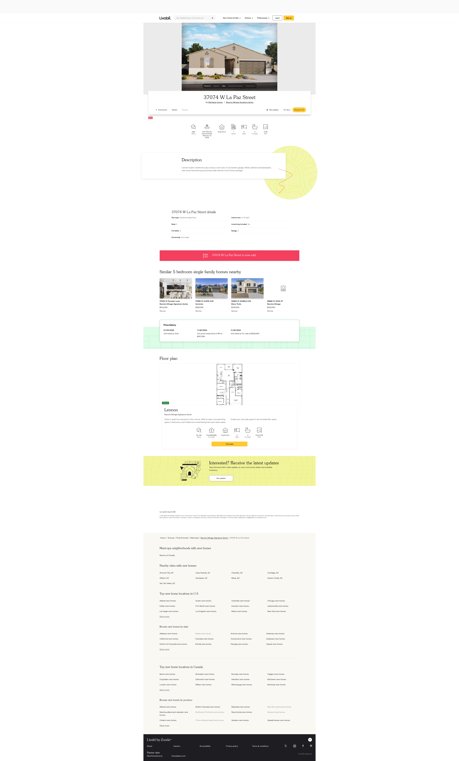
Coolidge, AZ (273, 573)
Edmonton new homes (205, 679)
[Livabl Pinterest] (311, 746)
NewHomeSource (154, 756)
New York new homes (276, 611)
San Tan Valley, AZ (167, 583)
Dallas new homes (167, 606)
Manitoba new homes (240, 707)
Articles (248, 18)
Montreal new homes (276, 684)
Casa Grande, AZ (203, 573)
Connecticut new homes (241, 639)
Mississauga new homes (241, 684)
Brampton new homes (205, 674)
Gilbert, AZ (164, 578)
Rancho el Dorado (167, 555)
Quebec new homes (240, 720)
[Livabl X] (285, 746)
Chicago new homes (276, 601)
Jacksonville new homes (277, 606)
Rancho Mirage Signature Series (239, 102)
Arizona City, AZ (166, 573)
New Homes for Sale (231, 18)
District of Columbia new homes (173, 644)
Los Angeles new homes (206, 611)
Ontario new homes (168, 720)
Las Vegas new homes (169, 611)
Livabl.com (250, 517)
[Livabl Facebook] (303, 746)
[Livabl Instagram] (294, 746)
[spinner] (212, 18)
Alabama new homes (168, 633)
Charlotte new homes (240, 601)
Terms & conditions (260, 746)
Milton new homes (203, 684)
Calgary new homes (275, 674)
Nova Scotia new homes (241, 712)
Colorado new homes (204, 639)
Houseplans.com (178, 756)
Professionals (262, 18)
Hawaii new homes (274, 644)
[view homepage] (165, 18)
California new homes (169, 639)
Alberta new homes (168, 707)
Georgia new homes (239, 644)
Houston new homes (240, 606)
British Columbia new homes (208, 707)
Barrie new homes (167, 674)
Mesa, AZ (235, 578)
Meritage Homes (215, 102)
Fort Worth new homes (205, 606)
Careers (176, 746)
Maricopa (194, 538)
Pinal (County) (182, 538)
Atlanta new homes (168, 601)
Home (162, 538)
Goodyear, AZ (201, 578)
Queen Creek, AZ (274, 578)
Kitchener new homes (276, 679)
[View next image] (308, 60)
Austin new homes (203, 601)
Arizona (171, 538)
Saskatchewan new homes (278, 720)
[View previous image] (151, 60)
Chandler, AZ (237, 573)
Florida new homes (203, 644)
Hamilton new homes (240, 679)
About (149, 746)
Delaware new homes (275, 639)
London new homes (168, 684)
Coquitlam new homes (169, 679)
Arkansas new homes (275, 633)
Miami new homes (239, 611)
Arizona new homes (239, 633)
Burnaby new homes (240, 674)
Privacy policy (232, 746)
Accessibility (205, 746)
